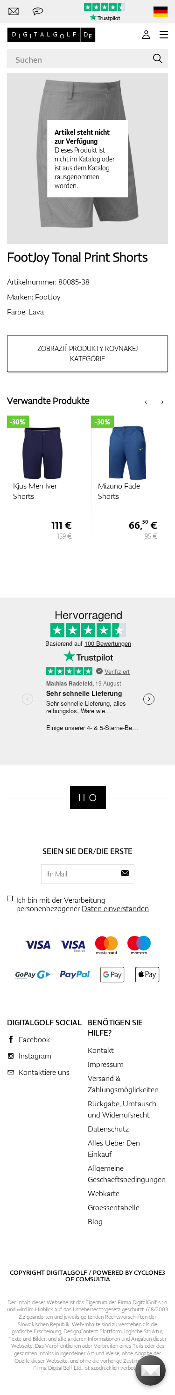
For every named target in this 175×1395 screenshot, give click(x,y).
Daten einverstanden (115, 908)
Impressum (106, 1064)
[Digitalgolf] (88, 797)
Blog (95, 1221)
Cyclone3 (149, 1272)
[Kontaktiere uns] (13, 11)
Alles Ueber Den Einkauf (114, 1148)
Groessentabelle (114, 1207)
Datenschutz (108, 1129)
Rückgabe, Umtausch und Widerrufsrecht (122, 1109)
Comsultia (93, 1279)
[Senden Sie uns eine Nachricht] (37, 11)
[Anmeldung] (146, 34)
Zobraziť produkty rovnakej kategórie (87, 353)
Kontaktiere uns (44, 1072)
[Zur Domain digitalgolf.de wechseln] (160, 12)
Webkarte (103, 1193)
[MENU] (164, 34)
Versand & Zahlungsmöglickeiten (123, 1084)
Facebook (34, 1039)
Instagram (35, 1056)
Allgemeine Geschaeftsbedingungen (127, 1173)
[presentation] (146, 401)
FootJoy (48, 297)
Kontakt (101, 1050)
